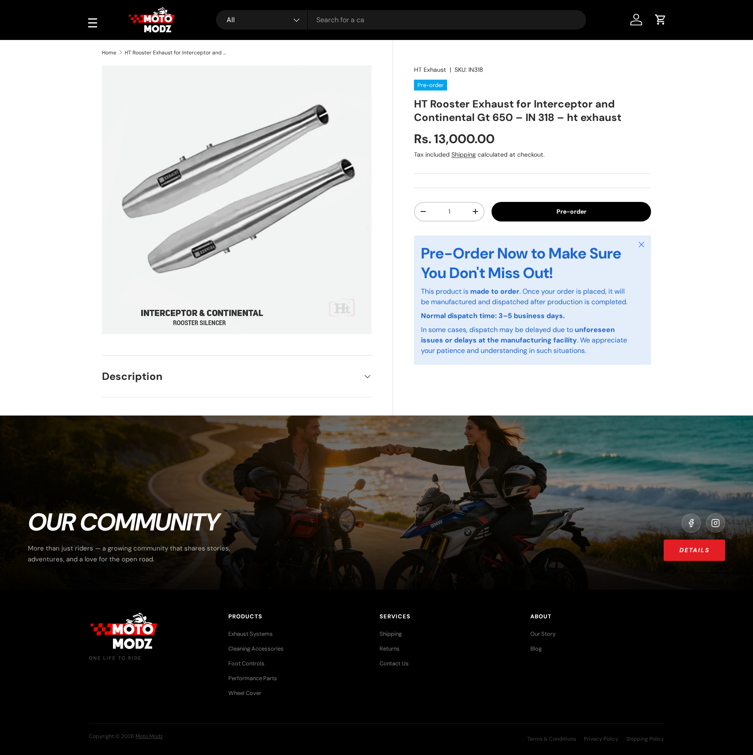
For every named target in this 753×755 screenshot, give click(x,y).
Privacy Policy (601, 738)
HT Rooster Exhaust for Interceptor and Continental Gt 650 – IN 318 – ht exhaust (177, 52)
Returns (390, 648)
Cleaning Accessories (256, 648)
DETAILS (694, 550)
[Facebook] (691, 523)
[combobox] (401, 20)
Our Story (543, 634)
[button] (660, 19)
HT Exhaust (430, 70)
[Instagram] (715, 523)
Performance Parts (252, 678)
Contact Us (394, 663)
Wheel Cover (244, 693)
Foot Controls (246, 663)
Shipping (463, 154)
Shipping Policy (645, 738)
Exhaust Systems (250, 634)
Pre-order (571, 211)
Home (109, 52)
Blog (536, 648)
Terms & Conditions (551, 738)
